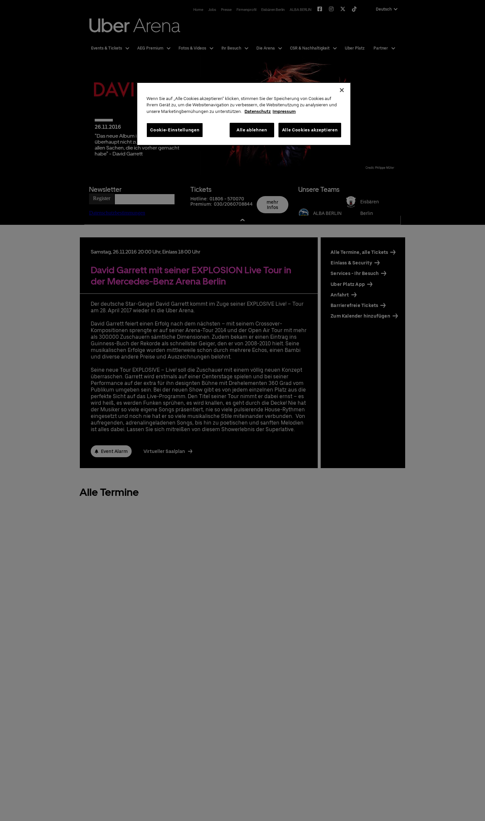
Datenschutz (257, 111)
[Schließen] (342, 90)
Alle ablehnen (252, 129)
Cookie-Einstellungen (174, 129)
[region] (244, 114)
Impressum (284, 111)
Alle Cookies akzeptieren (310, 129)
